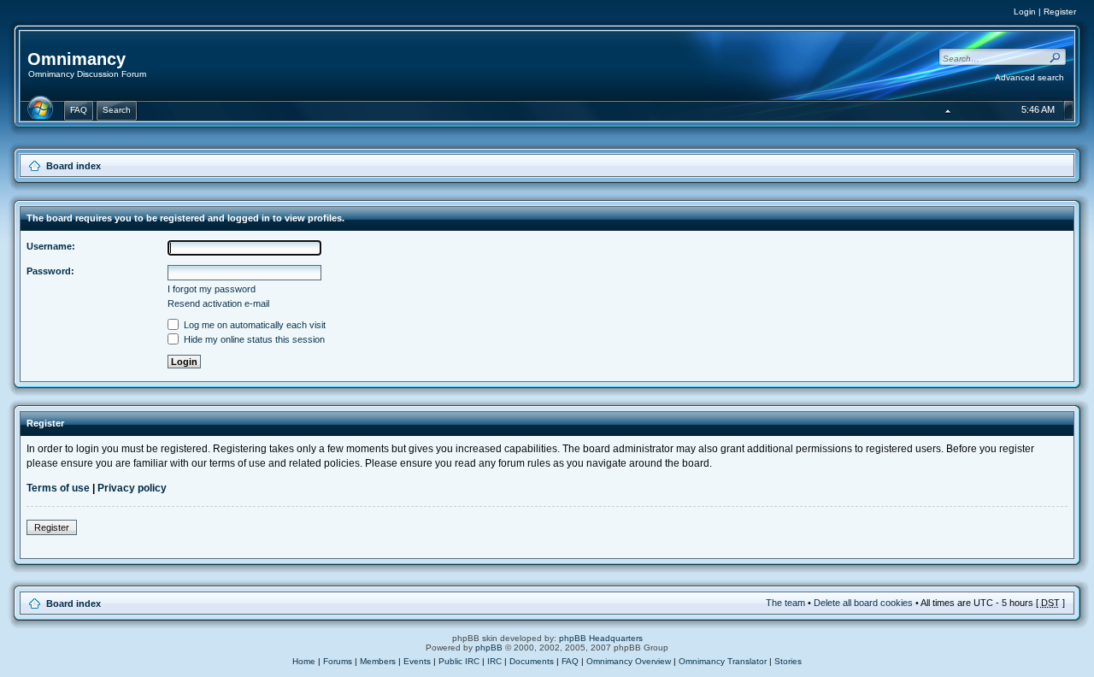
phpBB (489, 647)
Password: (50, 271)
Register (1060, 11)
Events (417, 661)
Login (1025, 11)
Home (303, 661)
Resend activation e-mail (218, 303)
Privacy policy (132, 488)
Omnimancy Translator (723, 661)
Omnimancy (76, 59)
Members (378, 661)
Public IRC (458, 661)
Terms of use (58, 488)
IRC (494, 661)
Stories (788, 661)
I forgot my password (212, 289)
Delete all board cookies (863, 603)
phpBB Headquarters (601, 638)
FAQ (570, 661)
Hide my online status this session (253, 339)
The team (785, 603)
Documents (531, 661)
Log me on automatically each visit (253, 325)
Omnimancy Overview (628, 661)
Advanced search (1029, 77)
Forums (337, 661)
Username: (50, 246)
